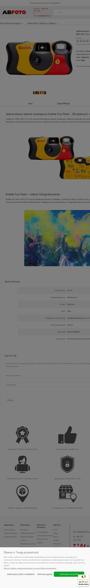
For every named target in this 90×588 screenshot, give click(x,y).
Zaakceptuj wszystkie (69, 574)
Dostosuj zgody (44, 574)
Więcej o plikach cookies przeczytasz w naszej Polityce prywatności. (30, 568)
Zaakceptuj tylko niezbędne (21, 574)
